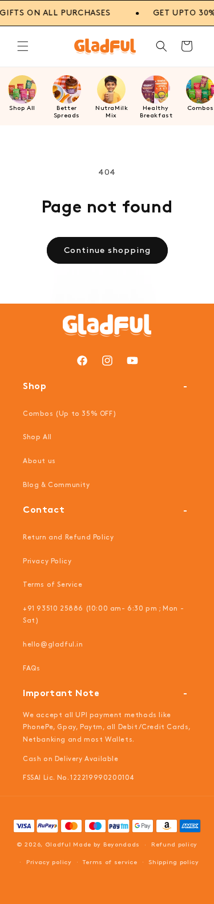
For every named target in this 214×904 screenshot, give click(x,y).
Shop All (22, 108)
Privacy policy (49, 862)
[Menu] (22, 46)
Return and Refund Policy (68, 537)
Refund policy (174, 845)
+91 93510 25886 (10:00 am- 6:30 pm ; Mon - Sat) (103, 615)
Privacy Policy (47, 561)
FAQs (31, 668)
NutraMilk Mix (111, 111)
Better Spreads (67, 111)
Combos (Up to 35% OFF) (69, 414)
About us (39, 461)
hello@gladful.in (53, 644)
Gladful (58, 845)
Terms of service (110, 862)
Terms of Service (53, 585)
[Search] (161, 46)
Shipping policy (173, 862)
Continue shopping (107, 251)
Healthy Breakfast (156, 111)
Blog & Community (56, 485)
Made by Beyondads (106, 845)
